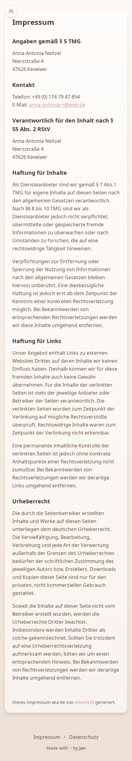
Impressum (46, 737)
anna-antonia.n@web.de (57, 104)
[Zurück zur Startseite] (11, 11)
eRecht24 (85, 702)
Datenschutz (84, 737)
